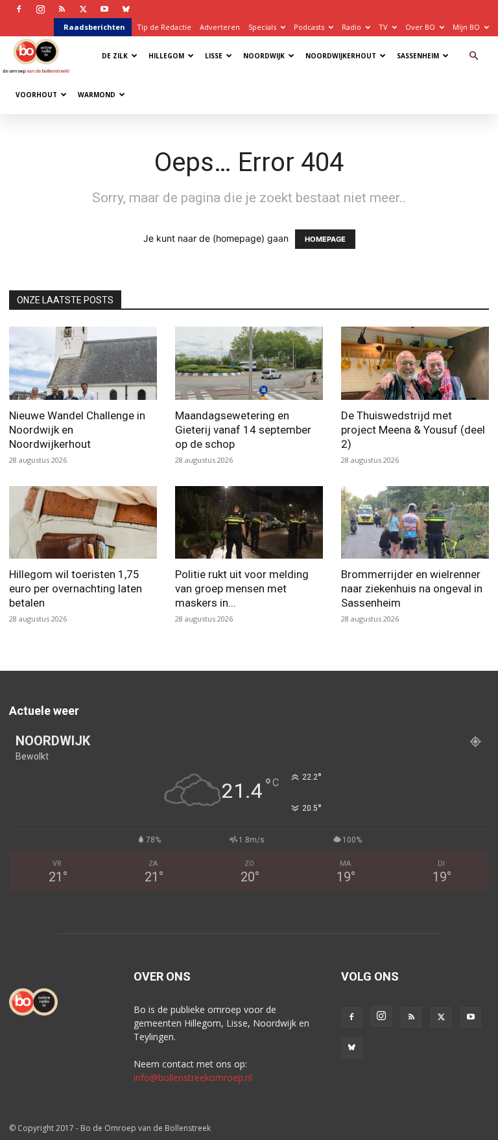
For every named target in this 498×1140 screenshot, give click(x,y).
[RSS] (61, 9)
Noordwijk (264, 55)
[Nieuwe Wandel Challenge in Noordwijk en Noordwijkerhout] (83, 363)
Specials (262, 27)
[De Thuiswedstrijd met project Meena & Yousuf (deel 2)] (415, 363)
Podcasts (309, 27)
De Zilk (115, 55)
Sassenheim (418, 55)
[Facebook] (19, 9)
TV (383, 27)
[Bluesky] (126, 9)
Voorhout (36, 94)
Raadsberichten (94, 27)
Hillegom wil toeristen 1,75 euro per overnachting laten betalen (75, 588)
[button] (473, 56)
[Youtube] (104, 9)
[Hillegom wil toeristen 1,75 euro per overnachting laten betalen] (83, 522)
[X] (83, 9)
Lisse (213, 55)
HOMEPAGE (325, 239)
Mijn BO (466, 27)
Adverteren (220, 27)
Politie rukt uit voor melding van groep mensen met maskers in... (242, 588)
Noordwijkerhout (340, 55)
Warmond (96, 94)
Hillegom (166, 55)
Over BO (420, 27)
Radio (351, 27)
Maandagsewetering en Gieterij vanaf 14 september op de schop (243, 429)
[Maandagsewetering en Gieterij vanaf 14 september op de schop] (249, 363)
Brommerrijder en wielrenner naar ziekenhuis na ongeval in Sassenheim (411, 588)
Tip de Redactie (164, 27)
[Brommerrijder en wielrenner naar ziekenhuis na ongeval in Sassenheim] (415, 522)
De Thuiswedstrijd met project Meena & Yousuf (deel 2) (413, 429)
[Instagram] (40, 9)
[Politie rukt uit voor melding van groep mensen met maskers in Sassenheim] (249, 522)
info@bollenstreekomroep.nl (193, 1077)
